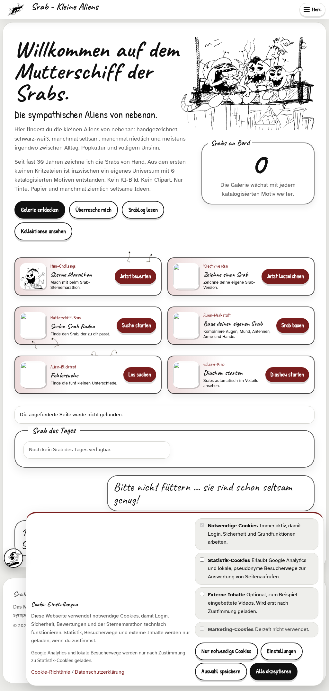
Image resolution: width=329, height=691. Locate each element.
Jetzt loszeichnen (285, 276)
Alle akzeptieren (273, 671)
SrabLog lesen (143, 210)
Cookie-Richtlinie (50, 672)
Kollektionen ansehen (43, 231)
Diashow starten (287, 374)
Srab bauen (292, 325)
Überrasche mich (93, 210)
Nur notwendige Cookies (226, 651)
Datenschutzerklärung (99, 672)
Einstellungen (281, 651)
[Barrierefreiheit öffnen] (13, 558)
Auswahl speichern (220, 671)
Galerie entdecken (39, 210)
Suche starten (136, 325)
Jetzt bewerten (135, 276)
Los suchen (140, 374)
